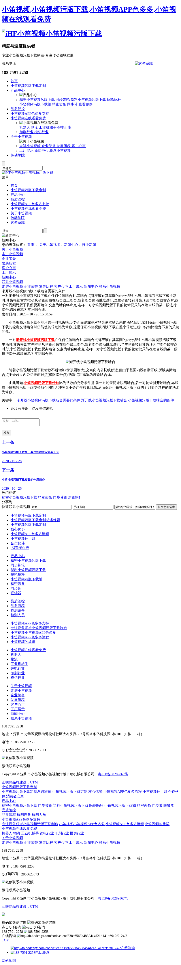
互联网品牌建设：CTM (20, 782)
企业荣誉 (49, 146)
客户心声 (79, 146)
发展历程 (64, 146)
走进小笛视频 (30, 146)
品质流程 (18, 606)
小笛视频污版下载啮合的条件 (151, 400)
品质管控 (18, 109)
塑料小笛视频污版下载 (89, 99)
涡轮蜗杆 (75, 497)
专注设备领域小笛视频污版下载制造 (39, 628)
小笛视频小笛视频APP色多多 (33, 632)
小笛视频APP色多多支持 (30, 113)
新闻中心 (41, 150)
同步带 (73, 104)
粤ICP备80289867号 (113, 774)
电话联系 (42, 952)
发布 (6, 432)
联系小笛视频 (60, 150)
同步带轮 (63, 99)
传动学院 (18, 155)
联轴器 (16, 593)
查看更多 (86, 104)
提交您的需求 (166, 507)
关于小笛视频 (21, 137)
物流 (35, 127)
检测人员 (18, 615)
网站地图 (9, 961)
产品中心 (18, 90)
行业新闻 (89, 245)
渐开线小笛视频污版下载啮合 (104, 400)
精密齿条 (59, 104)
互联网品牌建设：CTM (20, 906)
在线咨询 (128, 948)
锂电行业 (64, 127)
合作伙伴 (18, 543)
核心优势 (18, 529)
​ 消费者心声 (20, 548)
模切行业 (41, 132)
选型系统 (18, 222)
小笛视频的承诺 (23, 642)
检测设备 (18, 610)
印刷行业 (26, 132)
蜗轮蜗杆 (114, 99)
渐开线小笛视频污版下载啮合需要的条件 (48, 400)
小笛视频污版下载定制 (28, 86)
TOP (5, 940)
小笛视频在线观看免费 (28, 118)
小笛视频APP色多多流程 (30, 534)
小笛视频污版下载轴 (35, 104)
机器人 (25, 127)
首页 (14, 81)
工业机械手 (48, 127)
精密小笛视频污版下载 (37, 99)
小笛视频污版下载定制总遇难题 (35, 520)
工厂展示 (26, 150)
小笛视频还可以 (23, 538)
